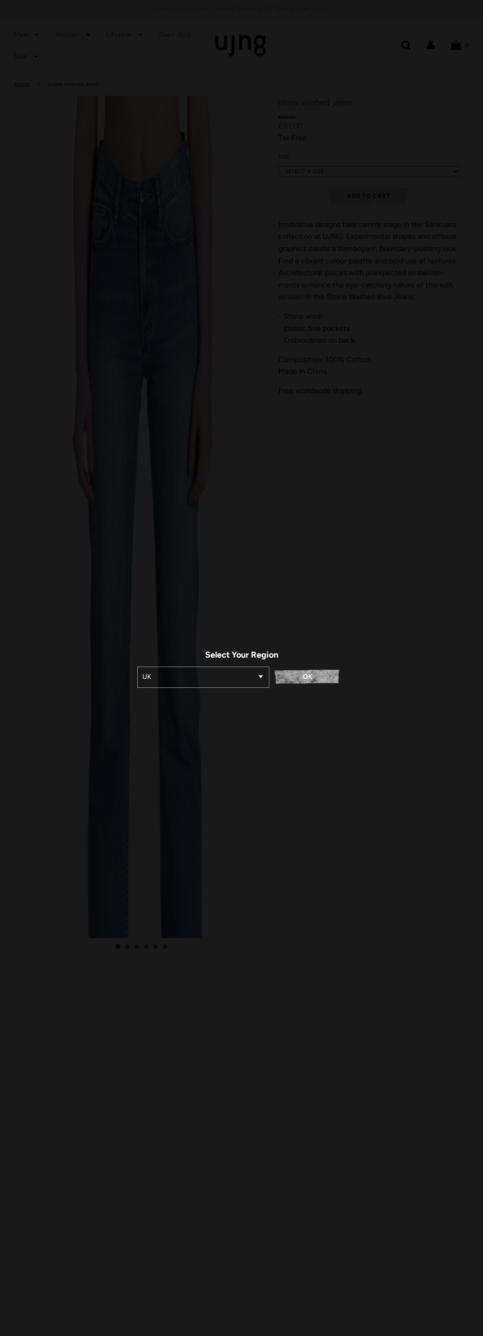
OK (307, 677)
